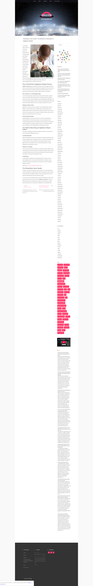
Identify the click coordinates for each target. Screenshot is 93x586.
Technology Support (66, 327)
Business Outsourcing (60, 267)
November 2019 (60, 210)
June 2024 (59, 125)
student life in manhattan (60, 324)
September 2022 (60, 151)
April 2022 (59, 158)
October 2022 (60, 149)
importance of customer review (61, 300)
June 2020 (59, 197)
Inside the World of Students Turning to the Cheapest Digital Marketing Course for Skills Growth (64, 90)
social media (60, 319)
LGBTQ (59, 239)
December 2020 (60, 186)
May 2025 (59, 116)
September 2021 (60, 171)
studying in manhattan (60, 327)
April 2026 (59, 105)
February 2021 (60, 184)
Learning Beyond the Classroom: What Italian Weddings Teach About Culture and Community (64, 86)
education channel (60, 286)
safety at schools (68, 316)
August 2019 (60, 215)
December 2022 (60, 147)
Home (35, 1)
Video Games (60, 257)
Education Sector (66, 286)
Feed (59, 350)
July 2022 (59, 153)
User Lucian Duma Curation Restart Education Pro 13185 (28, 561)
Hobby (59, 235)
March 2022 (59, 160)
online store (63, 308)
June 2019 (59, 219)
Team (51, 1)
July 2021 (59, 175)
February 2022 (60, 162)
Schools (59, 250)
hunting (66, 297)
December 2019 (60, 208)
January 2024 (60, 129)
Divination (64, 278)
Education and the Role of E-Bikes (63, 93)
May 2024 (59, 127)
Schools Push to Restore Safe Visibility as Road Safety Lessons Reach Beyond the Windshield (64, 75)
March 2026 (59, 107)
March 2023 (59, 142)
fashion (65, 289)
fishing (69, 289)
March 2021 (59, 182)
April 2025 (59, 118)
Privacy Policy (57, 1)
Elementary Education (60, 289)
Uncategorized (60, 255)
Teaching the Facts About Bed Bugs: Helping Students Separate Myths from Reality (64, 70)
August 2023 (60, 136)
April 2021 (59, 180)
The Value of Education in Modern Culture (34, 165)
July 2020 (59, 195)
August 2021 (60, 173)
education (61, 281)
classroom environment (66, 270)
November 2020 (60, 188)
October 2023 (60, 133)
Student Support (67, 324)
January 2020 (60, 206)
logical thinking (59, 308)
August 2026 (60, 103)
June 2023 (59, 138)
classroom (60, 270)
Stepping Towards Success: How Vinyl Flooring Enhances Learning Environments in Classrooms (30, 191)
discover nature (59, 278)
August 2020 (60, 193)
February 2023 (60, 144)
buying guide (65, 267)
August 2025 (60, 114)
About (40, 1)
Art (58, 228)
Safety (59, 248)
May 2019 (59, 221)
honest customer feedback (61, 297)
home (65, 294)
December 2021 (60, 166)
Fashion (59, 233)
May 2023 (59, 140)
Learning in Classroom (62, 305)
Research (59, 246)
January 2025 (60, 122)
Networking (59, 244)
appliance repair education (44, 185)
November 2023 (60, 131)
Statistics (59, 252)
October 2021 (60, 169)
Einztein (30, 578)
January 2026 (60, 109)
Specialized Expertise (65, 319)
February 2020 (60, 204)
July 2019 (59, 217)
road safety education (61, 316)
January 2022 (60, 164)
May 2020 (59, 199)
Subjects (45, 1)
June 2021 (59, 177)
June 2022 (59, 155)
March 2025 (59, 120)
